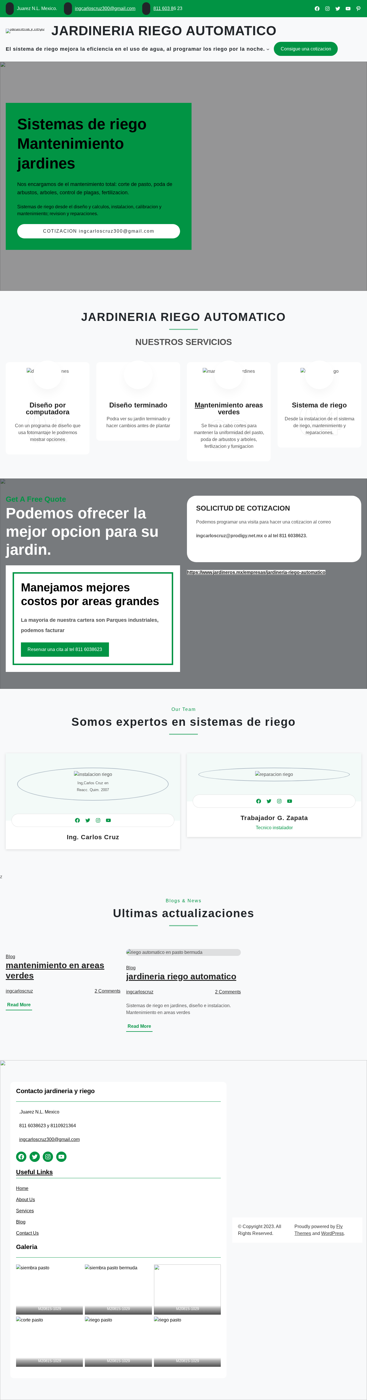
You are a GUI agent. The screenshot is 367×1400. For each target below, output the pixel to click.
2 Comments (107, 991)
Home (22, 1188)
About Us (25, 1199)
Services (25, 1210)
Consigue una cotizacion (306, 48)
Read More (19, 1006)
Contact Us (27, 1233)
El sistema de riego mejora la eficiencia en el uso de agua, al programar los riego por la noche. (135, 49)
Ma (199, 405)
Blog (10, 956)
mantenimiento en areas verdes (55, 970)
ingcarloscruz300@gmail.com (105, 8)
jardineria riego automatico (164, 30)
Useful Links (34, 1172)
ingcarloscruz (19, 991)
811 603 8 (163, 8)
